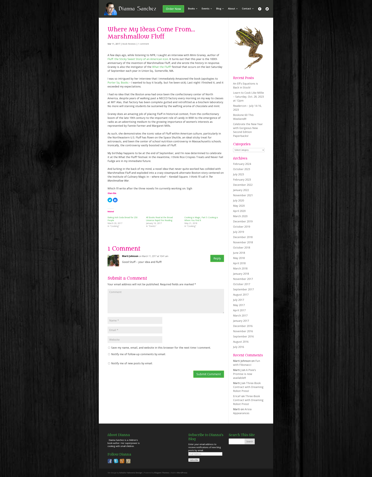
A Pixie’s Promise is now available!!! (244, 374)
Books (191, 9)
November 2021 (243, 195)
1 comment (143, 43)
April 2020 (239, 211)
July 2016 (238, 347)
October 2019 (241, 226)
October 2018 (241, 247)
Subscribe (193, 460)
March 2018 (240, 268)
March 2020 (240, 216)
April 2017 (239, 310)
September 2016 (243, 336)
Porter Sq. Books (118, 82)
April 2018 (239, 263)
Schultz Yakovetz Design (130, 472)
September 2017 (243, 289)
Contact (246, 9)
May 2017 (239, 305)
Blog (218, 9)
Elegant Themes (161, 472)
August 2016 (240, 341)
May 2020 (239, 205)
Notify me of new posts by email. (132, 363)
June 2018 (239, 252)
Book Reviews (129, 43)
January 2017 (241, 320)
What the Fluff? (161, 67)
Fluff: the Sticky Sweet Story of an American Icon (138, 59)
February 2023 (242, 179)
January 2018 (241, 273)
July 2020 (238, 200)
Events (205, 9)
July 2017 (238, 300)
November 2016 (243, 331)
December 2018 (243, 237)
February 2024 (242, 164)
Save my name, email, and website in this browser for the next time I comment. (161, 347)
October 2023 (241, 169)
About (231, 9)
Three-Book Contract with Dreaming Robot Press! (248, 387)
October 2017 (241, 284)
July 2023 (238, 174)
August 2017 (240, 294)
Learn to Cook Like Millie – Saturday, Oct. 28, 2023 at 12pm (248, 96)
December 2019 (243, 221)
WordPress (182, 472)
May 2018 (239, 258)
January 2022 (241, 190)
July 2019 (238, 232)
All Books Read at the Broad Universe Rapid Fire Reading (159, 219)
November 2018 (243, 242)
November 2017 (243, 279)
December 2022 (243, 185)
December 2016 (243, 326)
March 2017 (240, 315)
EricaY (237, 396)
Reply (217, 258)
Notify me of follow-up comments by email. (138, 354)
